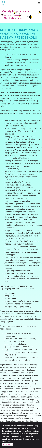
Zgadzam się (7, 444)
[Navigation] (39, 3)
